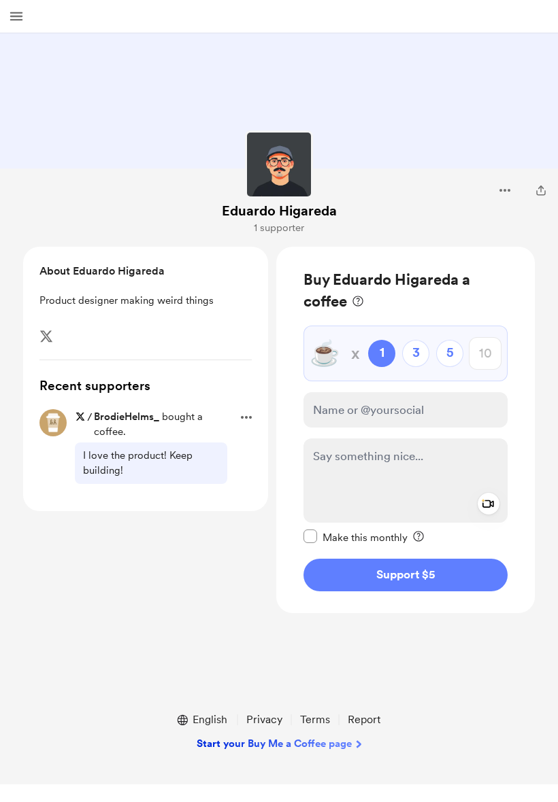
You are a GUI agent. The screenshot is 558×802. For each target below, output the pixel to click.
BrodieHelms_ (126, 417)
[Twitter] (46, 336)
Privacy (264, 719)
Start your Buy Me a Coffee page (274, 743)
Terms (315, 719)
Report (364, 719)
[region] (405, 430)
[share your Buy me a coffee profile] (541, 190)
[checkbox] (355, 537)
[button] (16, 16)
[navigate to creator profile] (279, 164)
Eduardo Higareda (279, 211)
